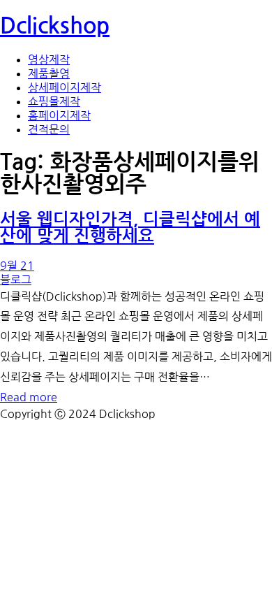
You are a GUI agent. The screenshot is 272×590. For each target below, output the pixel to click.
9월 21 (17, 265)
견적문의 (49, 129)
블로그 (15, 279)
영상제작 (49, 59)
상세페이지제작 (64, 87)
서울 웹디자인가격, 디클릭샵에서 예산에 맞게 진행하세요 (130, 228)
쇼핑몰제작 (54, 101)
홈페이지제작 (59, 115)
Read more (28, 397)
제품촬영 (49, 73)
